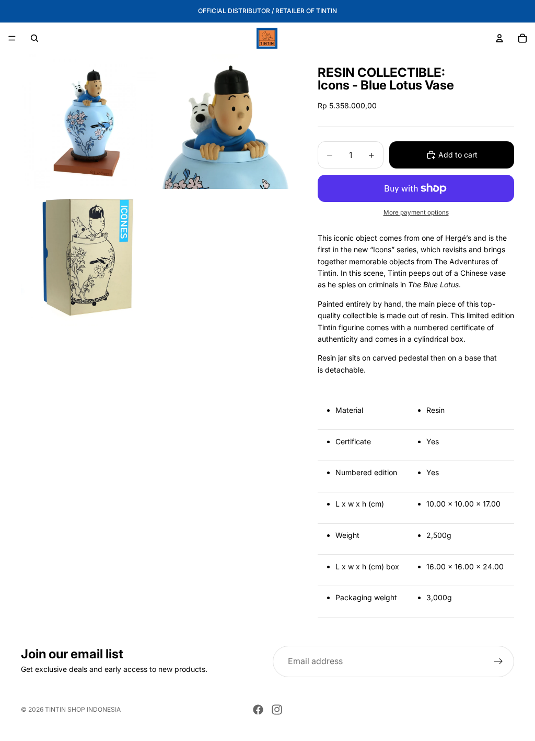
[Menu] (12, 38)
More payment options (416, 212)
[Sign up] (498, 661)
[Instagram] (277, 709)
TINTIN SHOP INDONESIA (83, 709)
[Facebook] (258, 709)
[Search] (34, 38)
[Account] (499, 38)
